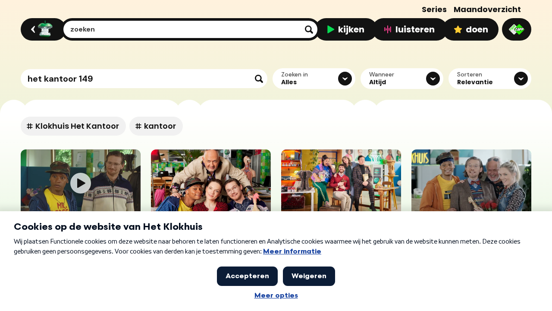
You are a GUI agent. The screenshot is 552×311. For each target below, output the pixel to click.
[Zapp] (516, 29)
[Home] (42, 29)
